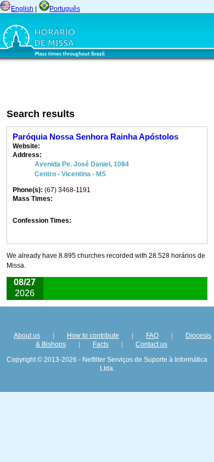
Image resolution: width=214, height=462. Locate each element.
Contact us (151, 344)
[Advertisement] (77, 84)
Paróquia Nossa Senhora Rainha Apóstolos (95, 136)
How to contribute (93, 335)
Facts (101, 344)
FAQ (152, 335)
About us (27, 335)
